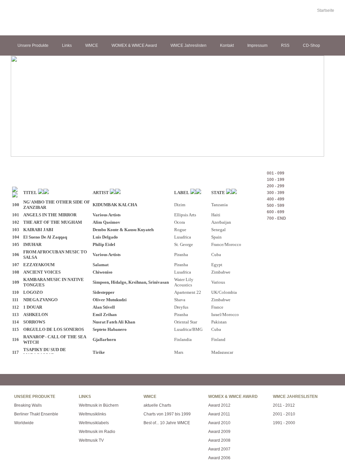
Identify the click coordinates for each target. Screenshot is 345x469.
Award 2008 (219, 440)
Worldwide (24, 422)
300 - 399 (275, 192)
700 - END (276, 218)
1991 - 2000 (284, 422)
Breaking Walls (28, 405)
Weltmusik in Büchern (99, 405)
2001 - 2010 (284, 414)
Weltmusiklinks (92, 414)
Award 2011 (219, 414)
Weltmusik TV (91, 440)
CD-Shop (311, 45)
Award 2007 (219, 449)
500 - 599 (275, 205)
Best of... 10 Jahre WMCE (167, 422)
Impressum (257, 45)
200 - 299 (275, 186)
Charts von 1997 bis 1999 (167, 414)
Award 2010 (219, 422)
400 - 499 (275, 199)
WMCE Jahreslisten (188, 45)
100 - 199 (275, 179)
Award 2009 (219, 431)
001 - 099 (275, 173)
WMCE (91, 45)
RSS (285, 45)
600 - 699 (275, 212)
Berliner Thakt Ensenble (36, 414)
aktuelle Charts (157, 405)
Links (67, 45)
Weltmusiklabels (94, 422)
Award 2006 (219, 458)
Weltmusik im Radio (97, 431)
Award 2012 (219, 405)
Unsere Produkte (33, 45)
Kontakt (227, 45)
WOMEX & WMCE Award (134, 45)
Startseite (325, 10)
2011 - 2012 (284, 405)
